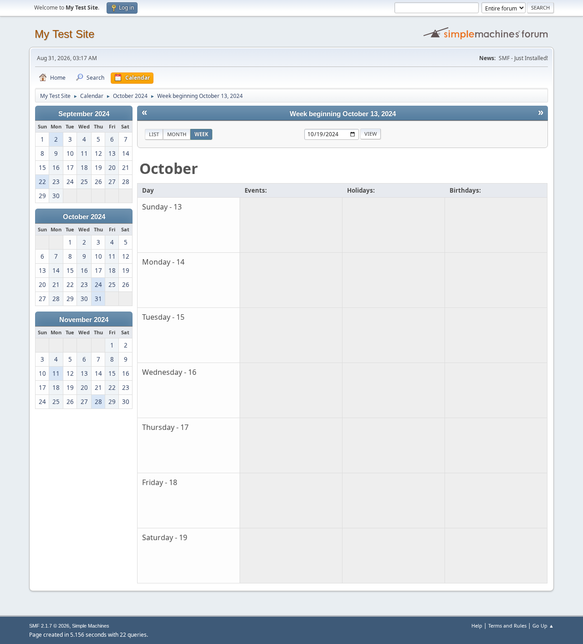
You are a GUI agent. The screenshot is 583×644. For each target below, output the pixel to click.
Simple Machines (90, 626)
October (168, 168)
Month (176, 134)
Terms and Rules (507, 625)
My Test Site (64, 34)
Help (476, 625)
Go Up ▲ (543, 625)
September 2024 (83, 114)
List (154, 134)
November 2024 (83, 319)
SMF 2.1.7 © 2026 (49, 626)
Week (201, 134)
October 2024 (84, 216)
